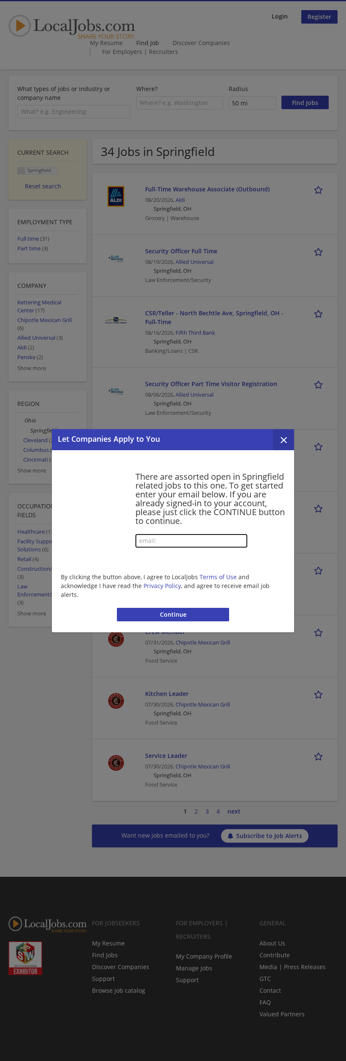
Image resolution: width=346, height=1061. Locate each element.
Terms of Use (218, 577)
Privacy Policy (162, 586)
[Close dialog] (283, 439)
